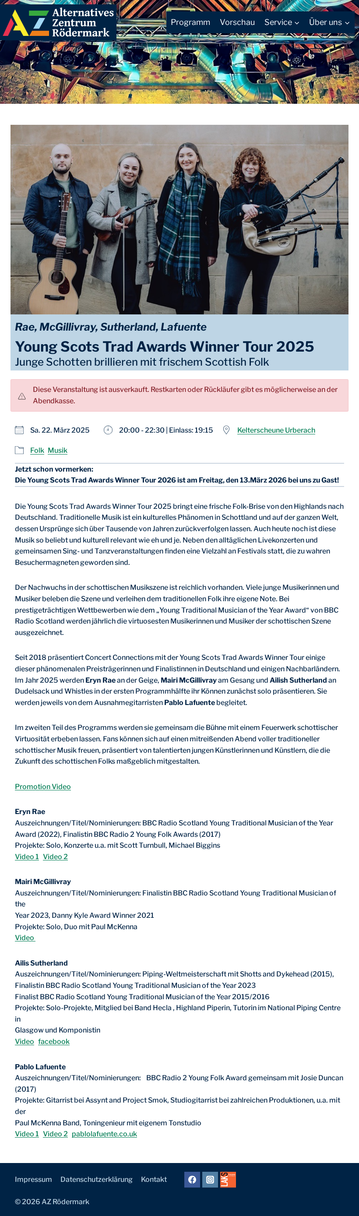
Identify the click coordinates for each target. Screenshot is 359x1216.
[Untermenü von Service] (282, 22)
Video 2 (55, 857)
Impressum (33, 1179)
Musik (57, 450)
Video (25, 938)
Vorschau (237, 22)
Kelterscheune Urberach (276, 430)
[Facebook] (192, 1180)
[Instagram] (210, 1180)
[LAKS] (228, 1180)
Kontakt (154, 1179)
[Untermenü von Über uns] (329, 22)
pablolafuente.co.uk (104, 1134)
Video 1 (27, 857)
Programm (190, 22)
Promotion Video (43, 786)
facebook (54, 1041)
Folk (37, 450)
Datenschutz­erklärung (96, 1179)
